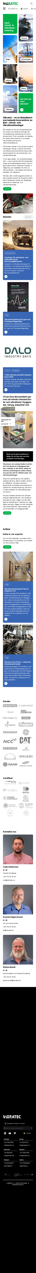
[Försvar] (26, 41)
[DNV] (10, 813)
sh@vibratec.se (8, 930)
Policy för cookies (21, 1183)
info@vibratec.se (9, 1145)
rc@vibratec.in (23, 1166)
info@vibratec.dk (9, 1155)
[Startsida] (10, 4)
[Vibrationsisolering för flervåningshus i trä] (18, 566)
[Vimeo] (15, 1133)
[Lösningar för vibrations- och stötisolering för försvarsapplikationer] (18, 235)
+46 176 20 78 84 (9, 927)
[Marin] (26, 91)
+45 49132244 (8, 1152)
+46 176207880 (9, 1142)
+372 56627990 (24, 1152)
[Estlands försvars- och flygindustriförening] (10, 805)
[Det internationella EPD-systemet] (10, 783)
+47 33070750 (23, 1142)
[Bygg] (10, 62)
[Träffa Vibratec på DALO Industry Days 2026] (18, 352)
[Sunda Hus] (26, 798)
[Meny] (4, 9)
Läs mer (7, 189)
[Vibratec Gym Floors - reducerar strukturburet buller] (18, 639)
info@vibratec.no (24, 1145)
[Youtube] (10, 1133)
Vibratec (10, 1183)
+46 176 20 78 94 (9, 877)
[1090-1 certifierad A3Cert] (26, 813)
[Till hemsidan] (12, 1117)
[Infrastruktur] (26, 62)
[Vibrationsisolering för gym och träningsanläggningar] (18, 297)
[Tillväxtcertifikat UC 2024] (26, 783)
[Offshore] (10, 112)
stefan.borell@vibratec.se (12, 980)
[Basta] (26, 790)
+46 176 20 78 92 (9, 977)
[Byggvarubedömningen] (10, 798)
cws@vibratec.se (9, 880)
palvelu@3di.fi (8, 1166)
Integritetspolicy (18, 1184)
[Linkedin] (5, 1133)
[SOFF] (26, 805)
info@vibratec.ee (24, 1155)
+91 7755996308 (24, 1163)
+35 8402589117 (9, 1163)
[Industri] (10, 83)
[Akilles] (10, 790)
